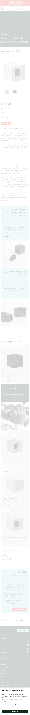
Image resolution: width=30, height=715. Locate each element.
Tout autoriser (15, 711)
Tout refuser (15, 707)
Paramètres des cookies (15, 704)
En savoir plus (5, 701)
